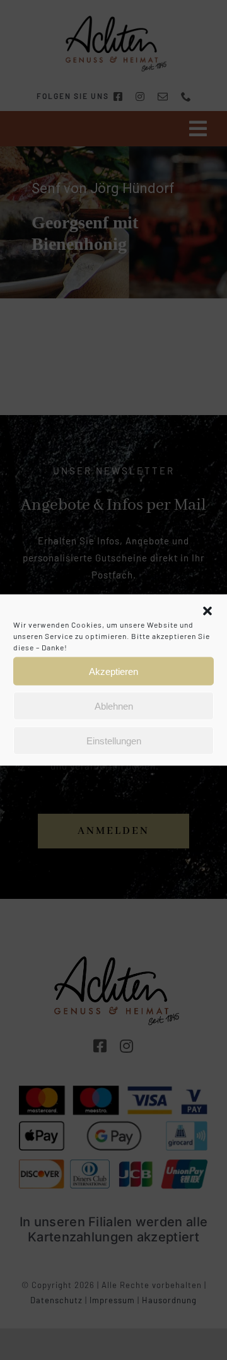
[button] (207, 611)
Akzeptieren (113, 670)
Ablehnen (114, 705)
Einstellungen (113, 740)
